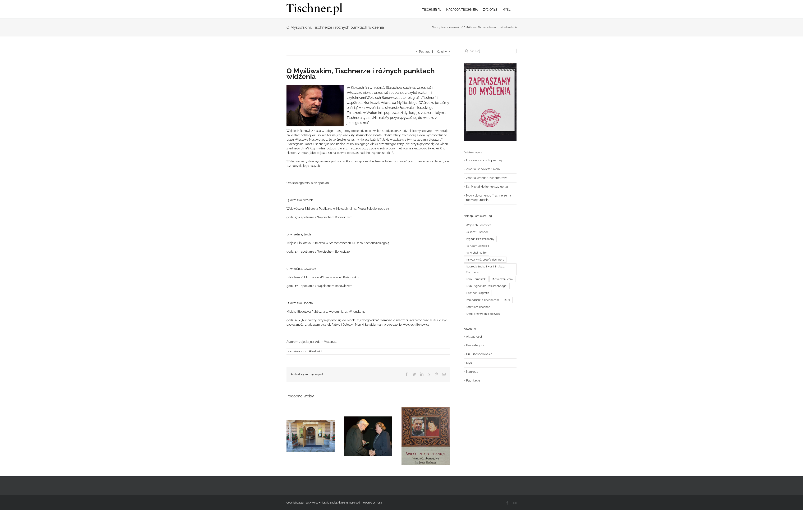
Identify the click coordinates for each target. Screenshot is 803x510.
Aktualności (315, 351)
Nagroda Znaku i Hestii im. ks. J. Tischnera (485, 269)
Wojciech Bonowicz (478, 225)
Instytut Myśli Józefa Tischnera (485, 259)
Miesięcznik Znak (502, 279)
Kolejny (442, 51)
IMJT (507, 300)
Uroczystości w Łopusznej (484, 160)
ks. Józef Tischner (477, 232)
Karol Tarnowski (476, 279)
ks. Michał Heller (476, 252)
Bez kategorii (475, 345)
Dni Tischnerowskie (479, 354)
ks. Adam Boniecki (477, 245)
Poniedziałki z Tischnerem (482, 300)
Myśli (469, 363)
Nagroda (472, 371)
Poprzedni (426, 51)
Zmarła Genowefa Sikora (483, 169)
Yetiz (379, 502)
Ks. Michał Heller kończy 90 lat (487, 186)
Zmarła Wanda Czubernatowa (486, 178)
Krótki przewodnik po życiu (483, 313)
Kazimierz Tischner (478, 306)
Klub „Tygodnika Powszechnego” (486, 286)
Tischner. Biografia (477, 292)
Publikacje (473, 380)
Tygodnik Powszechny (480, 238)
